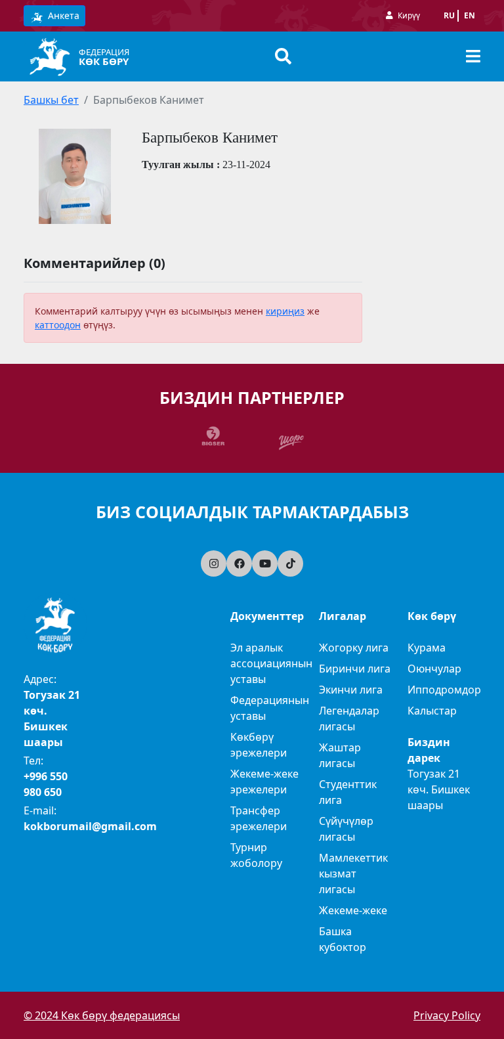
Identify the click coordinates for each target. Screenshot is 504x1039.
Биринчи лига (354, 668)
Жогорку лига (353, 647)
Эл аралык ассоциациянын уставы (271, 663)
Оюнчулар (434, 668)
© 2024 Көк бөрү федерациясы (102, 1015)
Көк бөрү (104, 61)
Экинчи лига (351, 689)
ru (449, 15)
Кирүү (409, 15)
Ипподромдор (444, 689)
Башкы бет (51, 100)
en (469, 15)
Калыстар (432, 710)
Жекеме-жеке (353, 910)
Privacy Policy (446, 1015)
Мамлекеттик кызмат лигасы (353, 873)
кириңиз (285, 311)
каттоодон (58, 325)
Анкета (62, 15)
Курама (427, 647)
